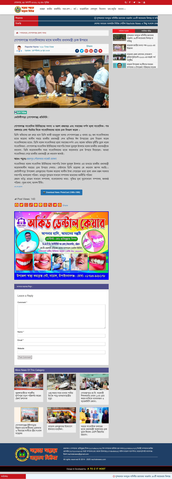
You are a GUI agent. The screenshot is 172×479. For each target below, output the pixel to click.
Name (21, 332)
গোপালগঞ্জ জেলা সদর (37, 33)
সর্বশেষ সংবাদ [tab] (124, 31)
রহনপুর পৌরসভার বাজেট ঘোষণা (42, 159)
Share (65, 205)
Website (21, 348)
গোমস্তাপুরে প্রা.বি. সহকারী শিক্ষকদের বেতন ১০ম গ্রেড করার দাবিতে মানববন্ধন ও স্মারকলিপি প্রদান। (93, 397)
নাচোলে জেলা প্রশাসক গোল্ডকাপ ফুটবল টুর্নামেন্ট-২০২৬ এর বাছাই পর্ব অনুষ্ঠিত (141, 57)
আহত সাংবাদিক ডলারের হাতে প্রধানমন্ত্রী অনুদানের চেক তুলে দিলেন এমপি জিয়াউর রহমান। (94, 430)
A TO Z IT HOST (96, 468)
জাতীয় (49, 9)
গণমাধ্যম (23, 33)
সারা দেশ (66, 9)
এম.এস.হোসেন (18, 187)
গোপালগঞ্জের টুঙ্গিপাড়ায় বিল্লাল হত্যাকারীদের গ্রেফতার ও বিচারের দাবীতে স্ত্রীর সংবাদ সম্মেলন (28, 429)
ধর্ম (75, 9)
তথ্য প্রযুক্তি (112, 9)
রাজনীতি (57, 9)
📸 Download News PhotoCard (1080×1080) (61, 192)
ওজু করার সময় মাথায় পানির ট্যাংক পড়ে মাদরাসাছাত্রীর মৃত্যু (60, 396)
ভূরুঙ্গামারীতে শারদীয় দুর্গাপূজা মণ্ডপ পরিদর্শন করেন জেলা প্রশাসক (28, 396)
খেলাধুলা (94, 9)
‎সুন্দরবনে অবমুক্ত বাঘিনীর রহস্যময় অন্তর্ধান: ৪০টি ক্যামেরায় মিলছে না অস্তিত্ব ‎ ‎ (117, 18)
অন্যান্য (121, 9)
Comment (22, 302)
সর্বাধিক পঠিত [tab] (146, 31)
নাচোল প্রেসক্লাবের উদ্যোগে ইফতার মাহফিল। (60, 428)
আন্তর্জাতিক (84, 9)
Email (21, 340)
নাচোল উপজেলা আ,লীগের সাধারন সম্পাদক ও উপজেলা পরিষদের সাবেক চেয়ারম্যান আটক (141, 67)
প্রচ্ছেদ (42, 9)
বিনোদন (102, 9)
